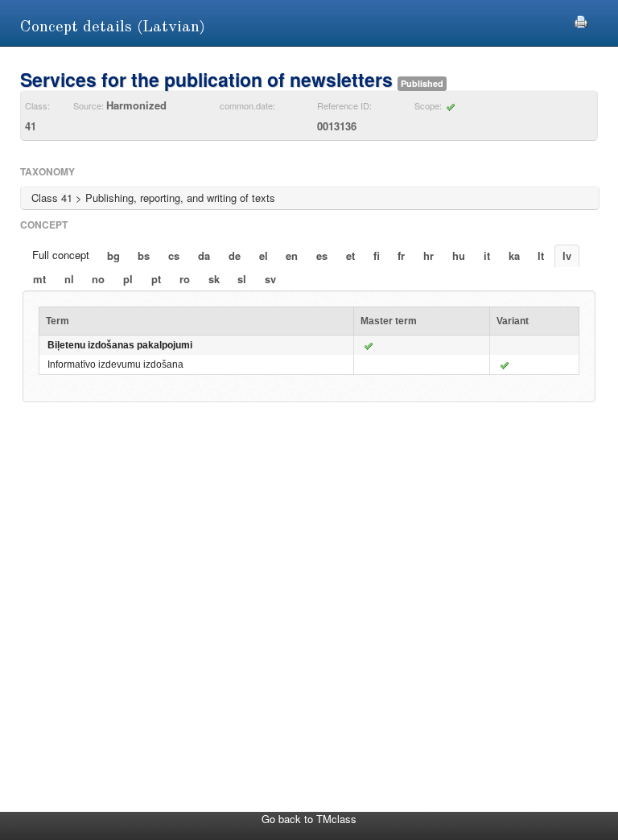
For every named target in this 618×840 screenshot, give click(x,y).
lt (541, 255)
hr (428, 255)
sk (214, 278)
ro (184, 278)
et (350, 255)
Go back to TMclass (309, 818)
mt (39, 278)
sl (241, 278)
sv (270, 278)
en (292, 255)
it (487, 255)
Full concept (60, 254)
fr (401, 255)
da (204, 255)
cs (173, 255)
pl (128, 278)
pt (156, 278)
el (263, 255)
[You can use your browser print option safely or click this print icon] (581, 19)
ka (514, 255)
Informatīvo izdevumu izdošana (115, 364)
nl (69, 278)
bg (113, 255)
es (322, 255)
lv (566, 255)
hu (458, 255)
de (235, 255)
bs (144, 255)
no (98, 278)
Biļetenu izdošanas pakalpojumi (119, 345)
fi (376, 255)
